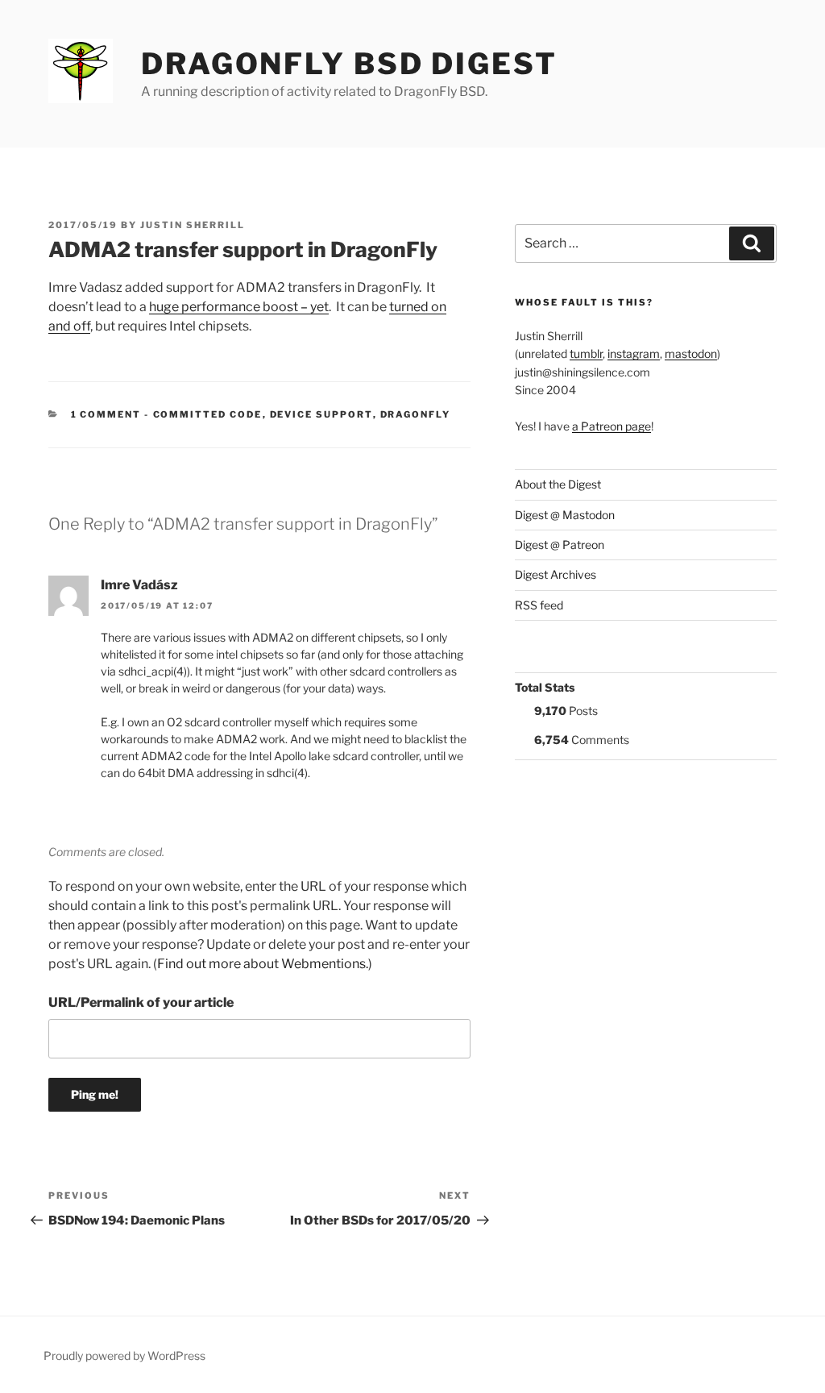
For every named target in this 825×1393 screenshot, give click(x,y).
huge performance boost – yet (239, 306)
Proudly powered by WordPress (124, 1355)
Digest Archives (555, 574)
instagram (633, 353)
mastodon (691, 353)
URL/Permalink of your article (141, 1002)
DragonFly (415, 414)
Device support (321, 414)
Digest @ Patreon (559, 544)
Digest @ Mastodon (565, 515)
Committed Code (208, 414)
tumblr (586, 353)
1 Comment (106, 414)
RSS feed (539, 605)
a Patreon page (611, 426)
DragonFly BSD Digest (349, 63)
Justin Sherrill (192, 225)
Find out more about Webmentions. (262, 963)
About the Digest (558, 484)
